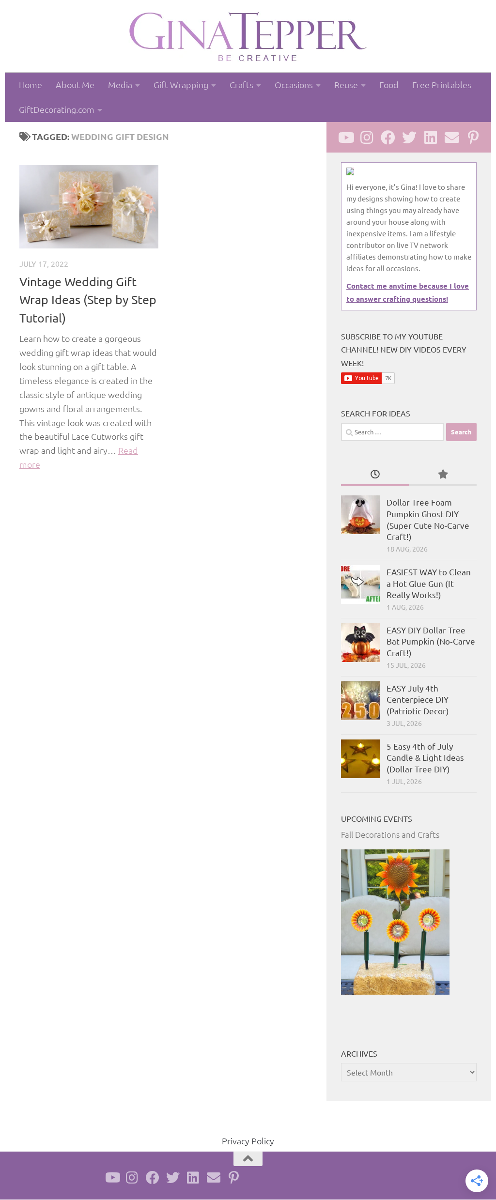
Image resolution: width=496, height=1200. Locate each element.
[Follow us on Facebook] (388, 137)
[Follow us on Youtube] (345, 137)
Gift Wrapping (181, 84)
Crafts (241, 84)
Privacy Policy (248, 1140)
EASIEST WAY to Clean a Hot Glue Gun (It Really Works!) (429, 583)
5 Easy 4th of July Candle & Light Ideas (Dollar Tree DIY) (425, 757)
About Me (75, 84)
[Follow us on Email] (452, 137)
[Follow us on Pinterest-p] (473, 137)
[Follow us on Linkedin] (430, 137)
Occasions (294, 84)
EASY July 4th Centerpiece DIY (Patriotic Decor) (418, 699)
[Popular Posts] (443, 474)
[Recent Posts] (375, 474)
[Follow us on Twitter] (409, 137)
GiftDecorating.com (56, 109)
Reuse (346, 84)
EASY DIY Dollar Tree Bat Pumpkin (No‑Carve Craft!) (431, 641)
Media (120, 84)
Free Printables (441, 84)
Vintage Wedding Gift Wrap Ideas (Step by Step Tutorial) (87, 299)
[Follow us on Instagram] (366, 137)
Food (389, 84)
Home (30, 84)
